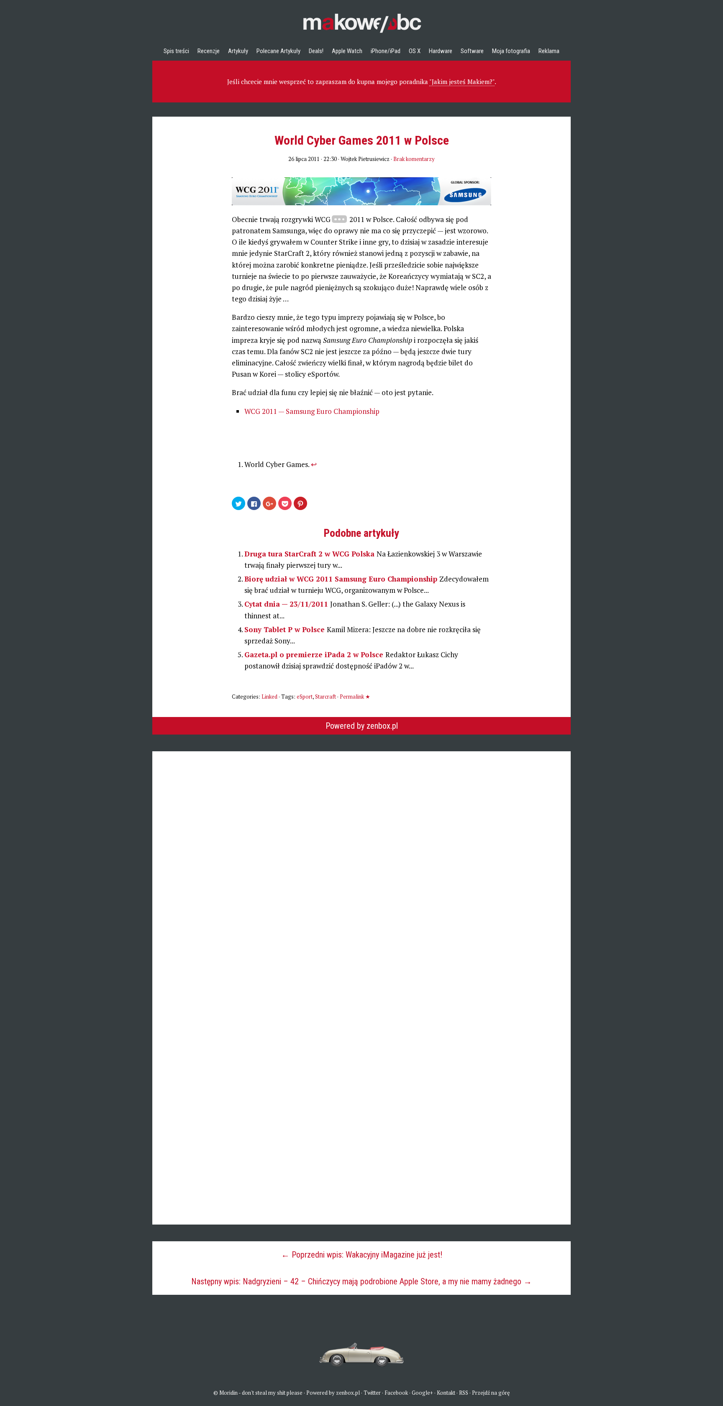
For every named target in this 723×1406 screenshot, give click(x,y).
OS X (414, 51)
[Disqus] (361, 855)
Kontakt (446, 1392)
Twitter (372, 1392)
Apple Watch (347, 51)
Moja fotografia (511, 51)
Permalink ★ (355, 696)
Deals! (316, 51)
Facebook (396, 1392)
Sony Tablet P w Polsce (285, 629)
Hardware (440, 51)
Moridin (228, 1392)
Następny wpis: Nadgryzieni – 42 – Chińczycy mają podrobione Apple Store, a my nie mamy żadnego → (361, 1281)
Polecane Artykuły (278, 51)
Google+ (422, 1392)
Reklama (548, 51)
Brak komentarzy (414, 159)
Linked (269, 696)
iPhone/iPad (385, 51)
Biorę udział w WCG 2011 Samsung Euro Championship (341, 579)
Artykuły (238, 51)
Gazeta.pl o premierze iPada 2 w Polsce (314, 654)
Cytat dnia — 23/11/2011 (287, 604)
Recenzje (208, 51)
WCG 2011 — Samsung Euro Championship (311, 411)
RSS (463, 1392)
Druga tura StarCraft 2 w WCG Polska (310, 554)
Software (472, 51)
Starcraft (325, 696)
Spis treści (176, 51)
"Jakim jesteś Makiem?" (462, 81)
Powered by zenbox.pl (362, 726)
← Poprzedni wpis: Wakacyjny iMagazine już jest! (361, 1255)
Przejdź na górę (491, 1392)
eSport (305, 696)
